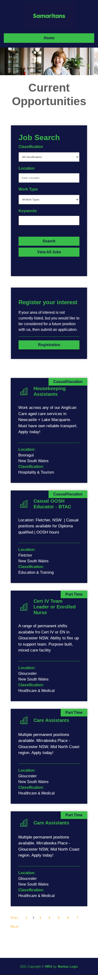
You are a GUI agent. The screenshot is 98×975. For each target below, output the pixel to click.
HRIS (48, 966)
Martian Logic (68, 966)
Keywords (28, 211)
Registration (49, 345)
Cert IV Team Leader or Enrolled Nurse (55, 606)
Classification (31, 147)
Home (49, 38)
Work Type (28, 189)
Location (26, 168)
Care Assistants (51, 720)
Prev (15, 918)
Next (15, 926)
